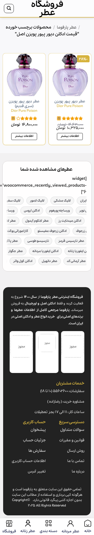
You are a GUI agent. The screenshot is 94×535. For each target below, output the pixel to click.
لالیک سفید (12, 200)
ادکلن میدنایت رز (69, 221)
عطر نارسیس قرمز (71, 241)
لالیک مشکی (62, 200)
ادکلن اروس (32, 210)
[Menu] (84, 9)
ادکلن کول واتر (22, 261)
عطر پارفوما (67, 27)
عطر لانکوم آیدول (37, 221)
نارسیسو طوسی (38, 241)
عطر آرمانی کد (76, 261)
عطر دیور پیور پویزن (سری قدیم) (24, 106)
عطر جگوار (15, 251)
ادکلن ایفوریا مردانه (45, 251)
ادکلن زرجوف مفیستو (52, 231)
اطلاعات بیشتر (70, 136)
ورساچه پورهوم (59, 210)
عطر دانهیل (49, 261)
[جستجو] (9, 8)
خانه (85, 27)
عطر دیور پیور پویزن (69, 103)
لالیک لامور (37, 200)
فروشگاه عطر (47, 8)
